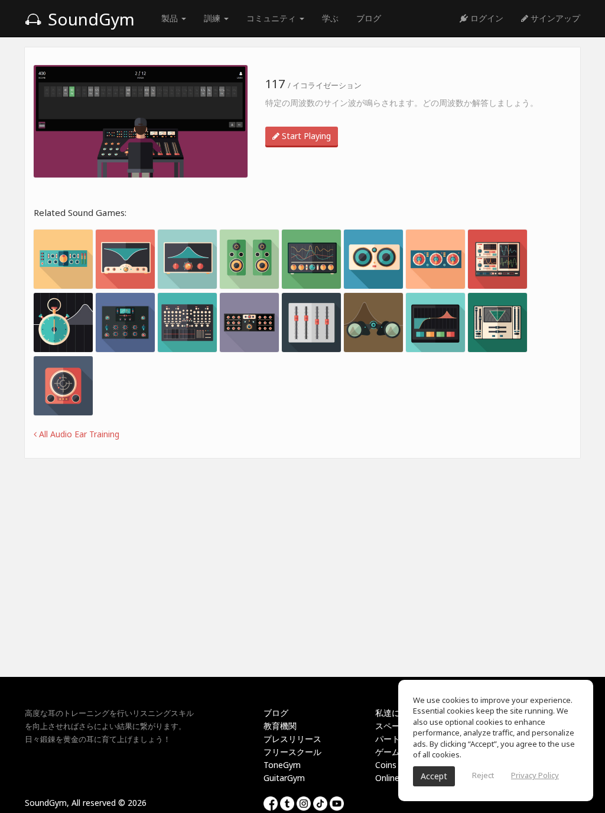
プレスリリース (292, 738)
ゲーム (387, 751)
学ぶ (330, 18)
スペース (391, 725)
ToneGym (282, 764)
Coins (385, 764)
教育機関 (280, 725)
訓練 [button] (213, 18)
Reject (483, 775)
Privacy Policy (535, 775)
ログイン (485, 18)
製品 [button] (170, 18)
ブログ (368, 18)
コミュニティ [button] (272, 18)
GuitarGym (284, 777)
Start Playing (305, 135)
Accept (434, 776)
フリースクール (292, 751)
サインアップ (554, 18)
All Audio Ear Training (78, 434)
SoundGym (89, 19)
